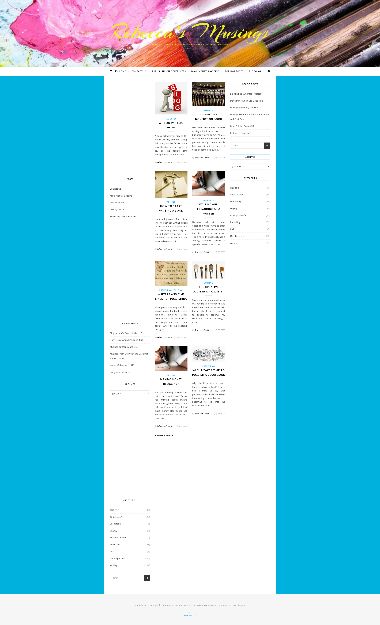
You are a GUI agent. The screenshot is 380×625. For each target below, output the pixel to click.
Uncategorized (117, 558)
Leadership (115, 523)
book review (116, 516)
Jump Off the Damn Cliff (122, 365)
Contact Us (139, 71)
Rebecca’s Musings (190, 31)
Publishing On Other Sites (169, 71)
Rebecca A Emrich (164, 162)
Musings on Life (118, 537)
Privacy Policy (117, 209)
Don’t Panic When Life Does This (126, 339)
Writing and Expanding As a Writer (208, 209)
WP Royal (153, 605)
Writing (113, 565)
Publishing (115, 544)
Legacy (113, 530)
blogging (255, 71)
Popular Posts (234, 71)
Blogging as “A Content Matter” (126, 333)
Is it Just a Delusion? (120, 372)
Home (122, 71)
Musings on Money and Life (124, 346)
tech (112, 551)
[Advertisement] (130, 126)
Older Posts (165, 435)
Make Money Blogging (205, 71)
